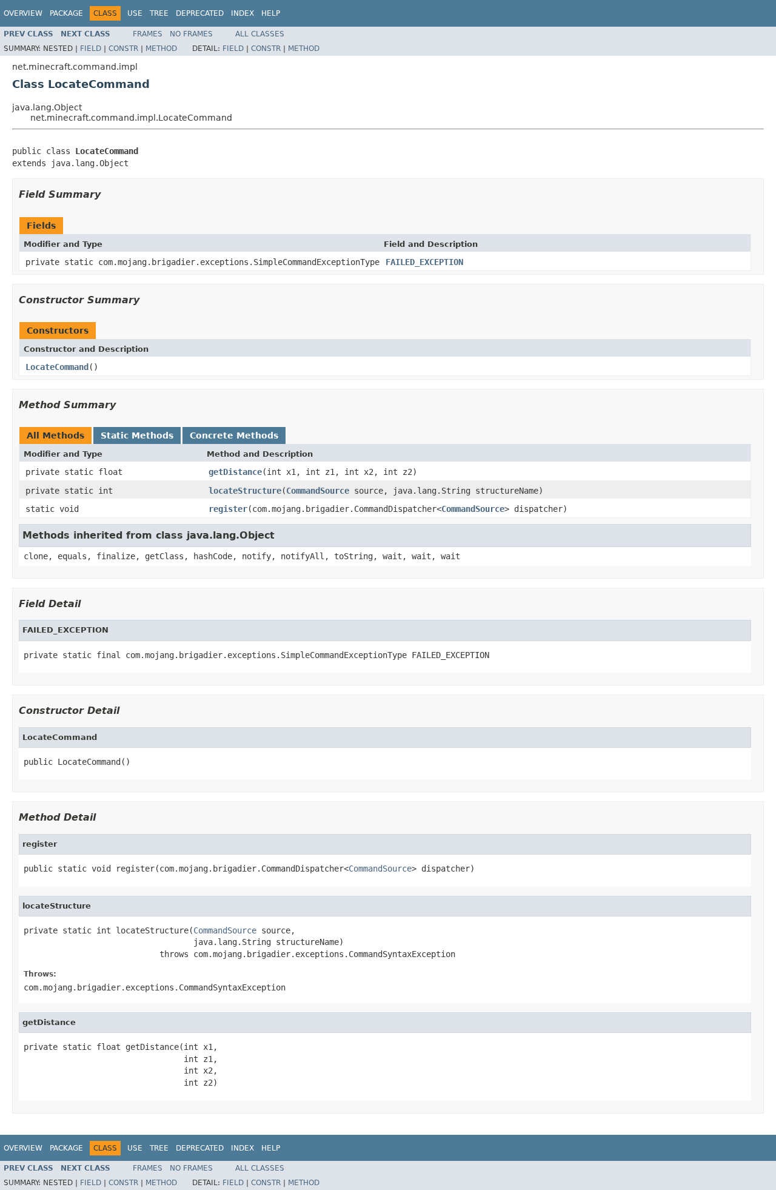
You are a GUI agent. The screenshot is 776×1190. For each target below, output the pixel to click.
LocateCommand (57, 367)
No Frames (191, 34)
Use (134, 13)
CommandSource (317, 491)
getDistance (235, 472)
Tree (159, 13)
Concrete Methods (234, 435)
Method (161, 48)
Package (66, 13)
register (228, 509)
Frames (147, 34)
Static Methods (137, 435)
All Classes (259, 34)
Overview (23, 13)
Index (242, 13)
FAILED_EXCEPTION (424, 262)
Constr (123, 48)
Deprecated (200, 13)
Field (90, 48)
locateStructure (245, 491)
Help (270, 13)
